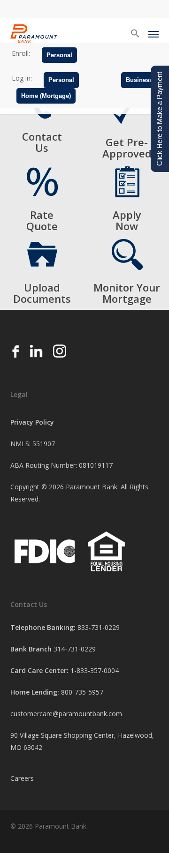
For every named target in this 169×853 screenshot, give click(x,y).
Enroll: (21, 53)
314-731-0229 (75, 648)
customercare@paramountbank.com (66, 713)
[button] (135, 34)
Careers (22, 778)
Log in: (22, 78)
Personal (59, 55)
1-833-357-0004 (94, 670)
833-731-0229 (98, 627)
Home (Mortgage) (46, 95)
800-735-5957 (82, 692)
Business (139, 79)
